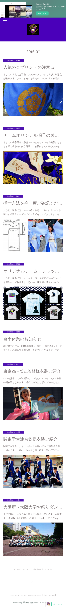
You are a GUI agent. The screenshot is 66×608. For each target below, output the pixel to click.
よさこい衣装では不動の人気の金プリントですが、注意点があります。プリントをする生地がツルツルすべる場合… (32, 76)
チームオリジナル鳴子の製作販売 (33, 135)
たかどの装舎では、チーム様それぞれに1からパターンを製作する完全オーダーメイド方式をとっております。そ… (32, 212)
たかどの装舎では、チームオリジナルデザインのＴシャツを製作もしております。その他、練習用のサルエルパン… (32, 280)
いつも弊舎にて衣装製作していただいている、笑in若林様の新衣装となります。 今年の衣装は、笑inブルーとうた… (32, 380)
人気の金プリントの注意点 (28, 67)
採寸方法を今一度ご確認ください (33, 203)
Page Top (33, 582)
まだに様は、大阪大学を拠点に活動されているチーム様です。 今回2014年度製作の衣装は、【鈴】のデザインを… (32, 516)
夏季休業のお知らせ (22, 339)
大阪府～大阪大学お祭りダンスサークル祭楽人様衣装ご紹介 (33, 507)
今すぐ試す (42, 13)
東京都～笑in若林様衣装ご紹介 (32, 371)
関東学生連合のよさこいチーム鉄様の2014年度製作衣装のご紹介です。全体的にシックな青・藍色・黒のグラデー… (32, 448)
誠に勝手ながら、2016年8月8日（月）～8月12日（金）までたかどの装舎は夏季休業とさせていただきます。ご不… (32, 347)
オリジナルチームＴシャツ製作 (33, 271)
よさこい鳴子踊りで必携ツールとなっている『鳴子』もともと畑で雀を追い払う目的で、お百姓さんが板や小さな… (32, 144)
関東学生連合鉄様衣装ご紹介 (30, 439)
